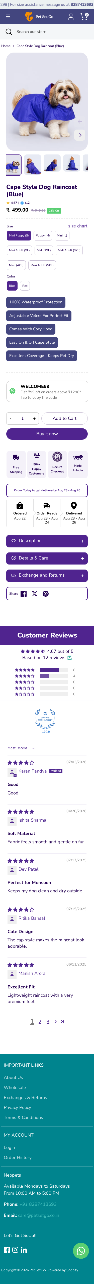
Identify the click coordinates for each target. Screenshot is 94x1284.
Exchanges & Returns (25, 1098)
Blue (12, 286)
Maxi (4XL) (16, 265)
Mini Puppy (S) (19, 235)
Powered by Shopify (62, 1270)
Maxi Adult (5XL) (42, 265)
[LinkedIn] (24, 1250)
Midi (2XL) (44, 250)
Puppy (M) (43, 235)
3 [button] (48, 1022)
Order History (18, 1157)
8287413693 (38, 1204)
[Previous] (79, 121)
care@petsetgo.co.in (38, 1215)
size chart (77, 226)
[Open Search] (8, 31)
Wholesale (15, 1088)
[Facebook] (7, 1250)
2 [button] (40, 1022)
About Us (13, 1077)
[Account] (71, 15)
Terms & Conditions (23, 1117)
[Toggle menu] (8, 16)
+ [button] (34, 418)
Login (9, 1147)
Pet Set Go (38, 1270)
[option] (47, 102)
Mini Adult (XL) (19, 250)
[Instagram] (15, 1250)
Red (25, 286)
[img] (21, 763)
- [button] (11, 418)
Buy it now (47, 434)
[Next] (79, 135)
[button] (25, 670)
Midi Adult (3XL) (69, 250)
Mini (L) (62, 235)
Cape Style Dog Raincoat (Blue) (40, 46)
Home (6, 46)
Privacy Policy (17, 1107)
